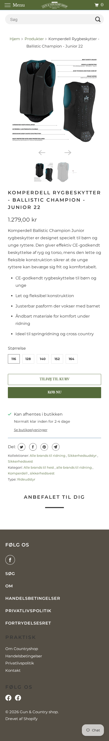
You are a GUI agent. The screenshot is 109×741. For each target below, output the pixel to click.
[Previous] (41, 152)
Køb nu (55, 392)
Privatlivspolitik (28, 610)
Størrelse (17, 348)
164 (71, 359)
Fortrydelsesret (28, 623)
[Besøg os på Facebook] (8, 699)
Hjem (15, 38)
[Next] (67, 152)
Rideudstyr (26, 479)
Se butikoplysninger (30, 430)
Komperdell (18, 473)
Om (9, 586)
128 (28, 359)
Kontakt (13, 670)
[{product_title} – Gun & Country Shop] (54, 100)
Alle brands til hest (39, 467)
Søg (10, 573)
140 (43, 359)
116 (13, 359)
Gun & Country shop (39, 711)
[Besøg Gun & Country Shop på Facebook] (18, 699)
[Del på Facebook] (32, 447)
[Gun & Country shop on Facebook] (11, 560)
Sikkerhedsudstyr (82, 455)
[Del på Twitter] (20, 447)
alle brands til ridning (74, 467)
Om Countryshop (21, 648)
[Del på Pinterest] (43, 447)
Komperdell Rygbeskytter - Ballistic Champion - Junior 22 (54, 199)
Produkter (34, 38)
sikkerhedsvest (42, 473)
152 (57, 359)
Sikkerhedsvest (20, 461)
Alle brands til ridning (48, 455)
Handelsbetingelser (32, 598)
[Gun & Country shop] (54, 5)
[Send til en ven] (55, 447)
